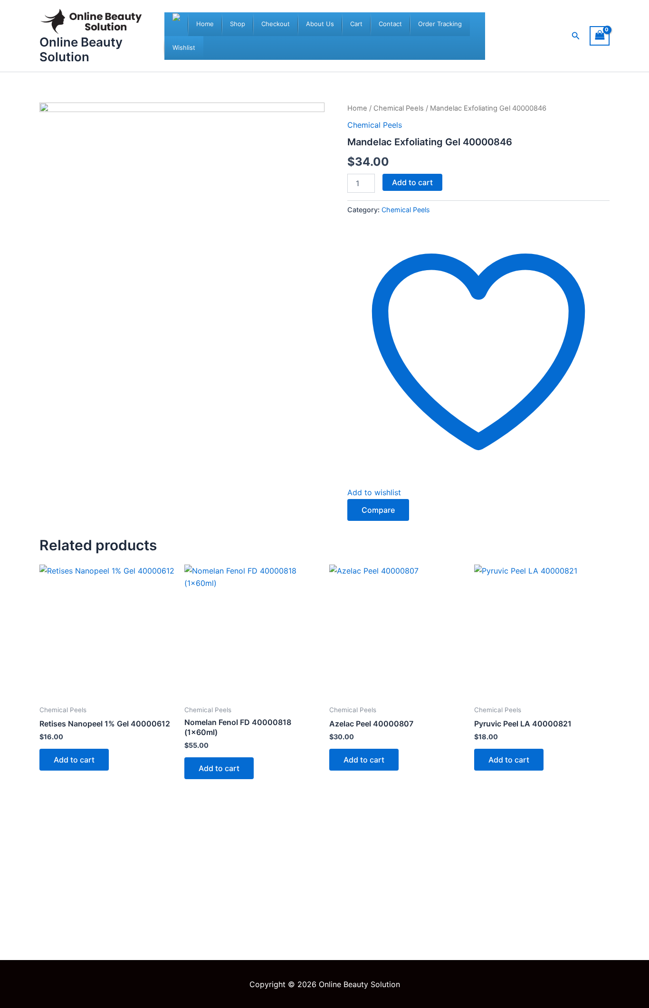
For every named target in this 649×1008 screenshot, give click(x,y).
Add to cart (412, 182)
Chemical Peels (398, 108)
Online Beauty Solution (81, 49)
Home (357, 108)
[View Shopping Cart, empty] (600, 36)
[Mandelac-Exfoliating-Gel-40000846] (181, 245)
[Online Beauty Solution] (176, 24)
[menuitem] (205, 24)
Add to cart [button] (74, 759)
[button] (576, 36)
